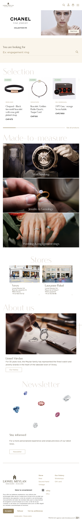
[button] (43, 490)
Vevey (15, 285)
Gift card (58, 481)
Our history (13, 370)
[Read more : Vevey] (24, 273)
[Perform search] (77, 52)
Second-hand (44, 481)
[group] (41, 22)
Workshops (59, 478)
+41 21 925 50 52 (18, 293)
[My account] (68, 5)
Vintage (42, 484)
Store (41, 475)
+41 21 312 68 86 (50, 293)
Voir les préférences (35, 511)
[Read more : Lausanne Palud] (57, 273)
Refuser (20, 511)
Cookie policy (18, 516)
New (40, 478)
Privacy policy (27, 516)
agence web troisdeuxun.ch (65, 518)
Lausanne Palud (54, 285)
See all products (72, 128)
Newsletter (17, 452)
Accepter (8, 511)
